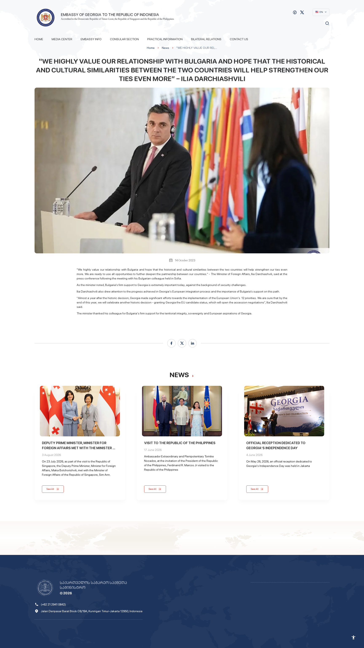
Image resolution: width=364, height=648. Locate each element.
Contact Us (239, 39)
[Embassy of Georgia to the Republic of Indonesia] (46, 18)
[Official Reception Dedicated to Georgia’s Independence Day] (284, 411)
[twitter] (182, 343)
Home (39, 39)
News (165, 47)
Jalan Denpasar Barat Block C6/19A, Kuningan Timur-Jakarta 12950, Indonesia (91, 611)
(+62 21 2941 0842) (53, 604)
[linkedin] (192, 343)
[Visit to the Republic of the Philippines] (182, 411)
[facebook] (171, 343)
